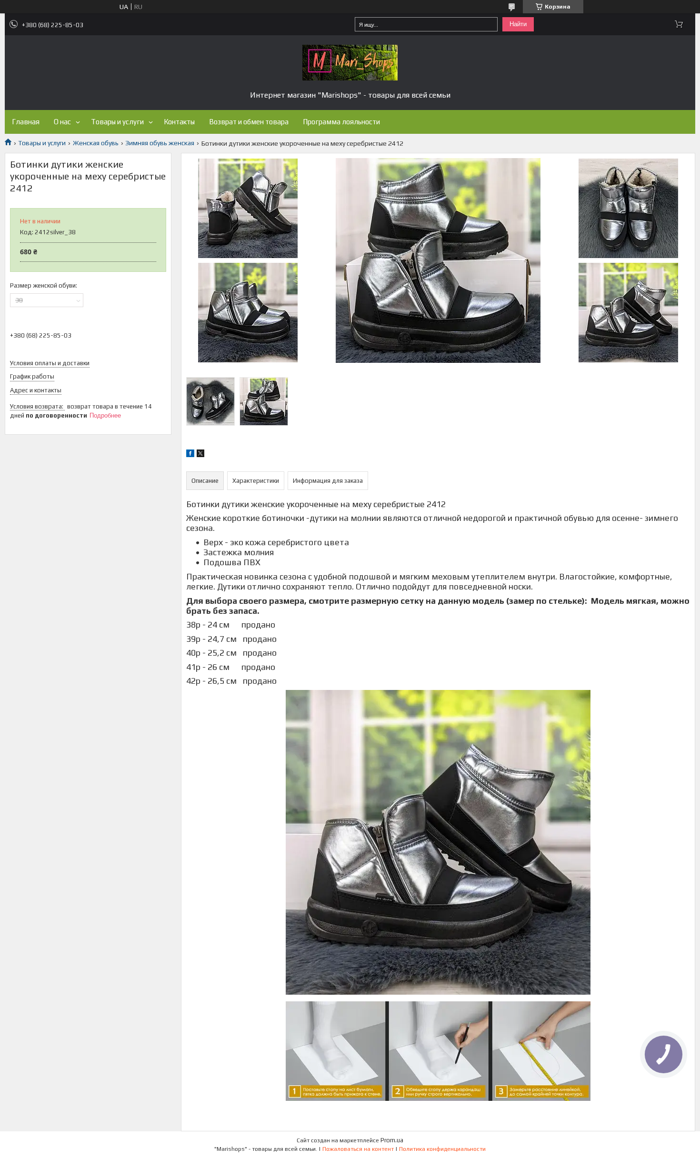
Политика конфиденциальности (442, 1149)
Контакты (179, 122)
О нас (62, 122)
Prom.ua (391, 1140)
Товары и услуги (117, 122)
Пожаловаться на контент (358, 1149)
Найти (518, 24)
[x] (200, 455)
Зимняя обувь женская (159, 143)
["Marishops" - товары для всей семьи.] (350, 62)
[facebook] (190, 455)
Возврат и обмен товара (249, 122)
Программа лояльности (341, 122)
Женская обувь (96, 143)
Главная (26, 122)
